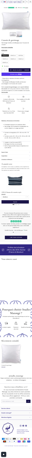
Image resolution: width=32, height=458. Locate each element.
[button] (13, 34)
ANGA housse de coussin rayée (11, 192)
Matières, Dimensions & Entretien (10, 121)
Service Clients (5, 408)
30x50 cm (5, 55)
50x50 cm (5, 59)
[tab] (13, 204)
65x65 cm (21, 59)
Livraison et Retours (6, 159)
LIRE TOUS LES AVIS (16, 237)
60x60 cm (13, 59)
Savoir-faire (4, 152)
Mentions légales (6, 417)
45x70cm (20, 55)
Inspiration (4, 156)
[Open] (3, 454)
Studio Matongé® (6, 413)
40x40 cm (13, 55)
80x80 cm (5, 62)
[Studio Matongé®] (14, 2)
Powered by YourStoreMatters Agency (21, 445)
